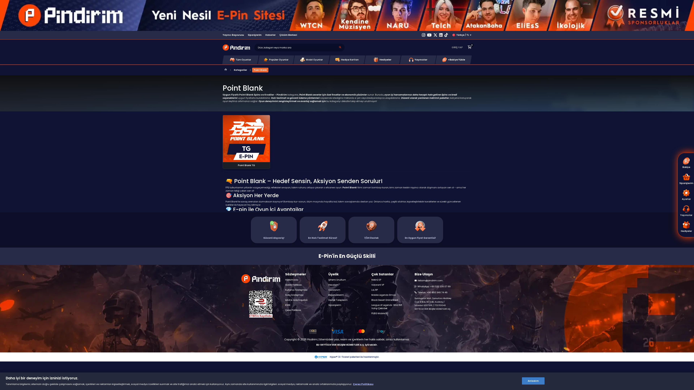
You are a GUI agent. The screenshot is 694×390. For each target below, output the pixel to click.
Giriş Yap (457, 47)
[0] (469, 47)
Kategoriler (240, 70)
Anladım (533, 381)
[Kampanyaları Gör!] (347, 15)
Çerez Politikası (363, 384)
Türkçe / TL (462, 34)
